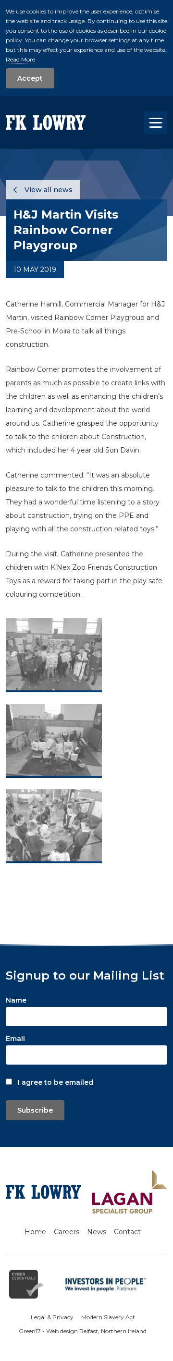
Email (15, 1038)
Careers (66, 1231)
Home (35, 1231)
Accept (30, 78)
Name (16, 1000)
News (96, 1231)
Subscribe (35, 1110)
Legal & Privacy (52, 1317)
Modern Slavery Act (108, 1317)
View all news (48, 189)
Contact (127, 1231)
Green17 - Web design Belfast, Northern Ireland (83, 1331)
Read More (20, 59)
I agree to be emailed (55, 1082)
